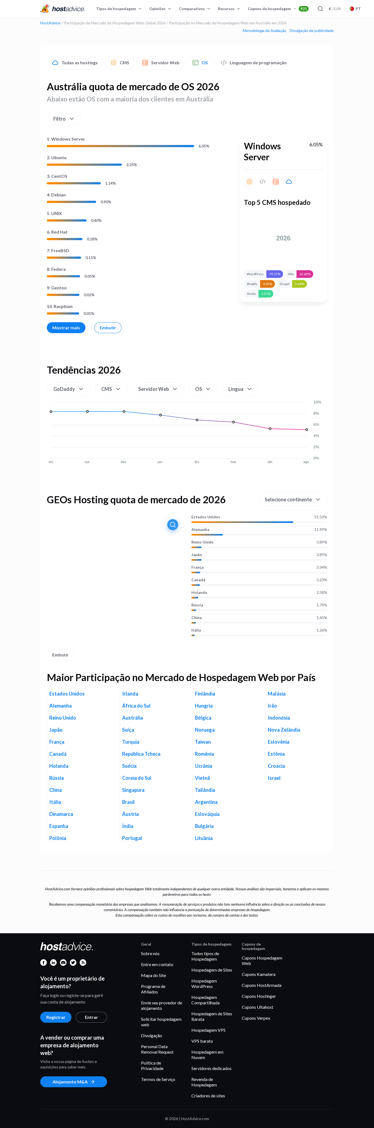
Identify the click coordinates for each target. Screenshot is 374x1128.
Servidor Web (165, 62)
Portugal (132, 838)
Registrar (55, 1017)
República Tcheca (141, 754)
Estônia (276, 754)
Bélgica (203, 718)
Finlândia (205, 694)
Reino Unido (202, 542)
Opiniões (157, 8)
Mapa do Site (153, 975)
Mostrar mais (66, 327)
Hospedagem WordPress (204, 983)
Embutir (108, 327)
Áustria (130, 814)
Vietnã (202, 778)
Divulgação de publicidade (312, 30)
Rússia (197, 605)
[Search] (320, 8)
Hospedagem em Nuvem (207, 1054)
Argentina (206, 802)
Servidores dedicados (211, 1068)
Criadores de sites (208, 1095)
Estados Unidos (205, 517)
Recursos (226, 8)
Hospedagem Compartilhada (205, 1000)
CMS (124, 62)
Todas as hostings (79, 62)
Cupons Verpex (256, 1018)
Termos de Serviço (158, 1079)
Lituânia (204, 838)
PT (358, 8)
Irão (272, 706)
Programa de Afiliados (153, 989)
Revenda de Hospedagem (204, 1082)
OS (205, 62)
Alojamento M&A (70, 1081)
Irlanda (130, 694)
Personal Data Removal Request (157, 1049)
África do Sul (136, 706)
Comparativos (192, 8)
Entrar (91, 1017)
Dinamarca (61, 814)
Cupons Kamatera (258, 974)
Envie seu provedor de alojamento (161, 1005)
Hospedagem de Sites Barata (211, 1016)
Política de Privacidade (152, 1065)
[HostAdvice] (62, 8)
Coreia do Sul (136, 778)
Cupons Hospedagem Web (262, 960)
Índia (127, 826)
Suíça (128, 730)
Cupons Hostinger (259, 996)
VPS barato (202, 1040)
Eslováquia (207, 814)
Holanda (199, 592)
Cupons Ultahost (257, 1007)
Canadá (198, 580)
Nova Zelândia (284, 730)
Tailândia (205, 790)
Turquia (130, 742)
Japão (196, 555)
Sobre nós (150, 953)
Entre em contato (157, 964)
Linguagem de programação (258, 62)
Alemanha (200, 529)
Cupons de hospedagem (277, 8)
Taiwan (203, 742)
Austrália (132, 718)
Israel (274, 778)
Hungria (204, 706)
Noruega (205, 730)
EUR (335, 8)
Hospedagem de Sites (211, 969)
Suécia (129, 766)
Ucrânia (203, 766)
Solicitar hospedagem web (161, 1021)
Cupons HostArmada (261, 985)
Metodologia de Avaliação (264, 30)
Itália (196, 630)
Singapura (133, 790)
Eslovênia (278, 742)
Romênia (204, 754)
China (196, 617)
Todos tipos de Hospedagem (205, 956)
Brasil (128, 802)
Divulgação (151, 1035)
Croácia (276, 766)
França (197, 567)
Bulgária (204, 826)
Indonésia (279, 718)
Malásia (277, 694)
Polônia (57, 838)
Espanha (58, 826)
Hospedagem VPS (208, 1030)
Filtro (59, 119)
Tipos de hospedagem (116, 8)
